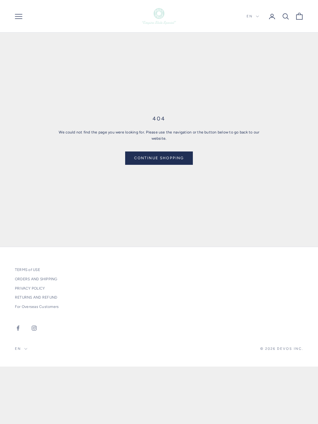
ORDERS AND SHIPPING (36, 279)
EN (250, 16)
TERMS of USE (27, 270)
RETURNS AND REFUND (36, 297)
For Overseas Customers (37, 306)
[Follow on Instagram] (34, 328)
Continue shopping (159, 158)
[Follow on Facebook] (18, 328)
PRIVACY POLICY (30, 288)
